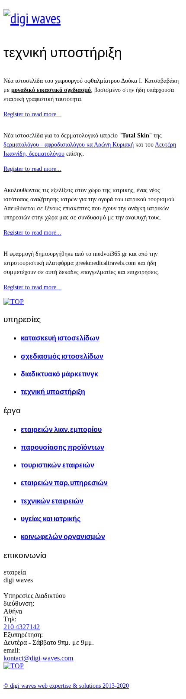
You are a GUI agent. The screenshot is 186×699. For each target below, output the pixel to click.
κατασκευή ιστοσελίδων (60, 337)
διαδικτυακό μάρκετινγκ (59, 373)
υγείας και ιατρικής (50, 518)
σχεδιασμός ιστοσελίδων (62, 356)
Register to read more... (32, 114)
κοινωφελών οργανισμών (63, 536)
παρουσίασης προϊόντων (62, 447)
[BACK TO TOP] (13, 301)
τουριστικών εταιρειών (57, 465)
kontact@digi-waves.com (38, 658)
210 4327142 (21, 626)
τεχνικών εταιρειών (52, 500)
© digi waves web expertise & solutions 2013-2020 (66, 686)
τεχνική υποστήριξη (53, 391)
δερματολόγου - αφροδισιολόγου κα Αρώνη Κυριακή (68, 144)
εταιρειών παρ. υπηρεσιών (64, 482)
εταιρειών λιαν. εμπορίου (61, 429)
